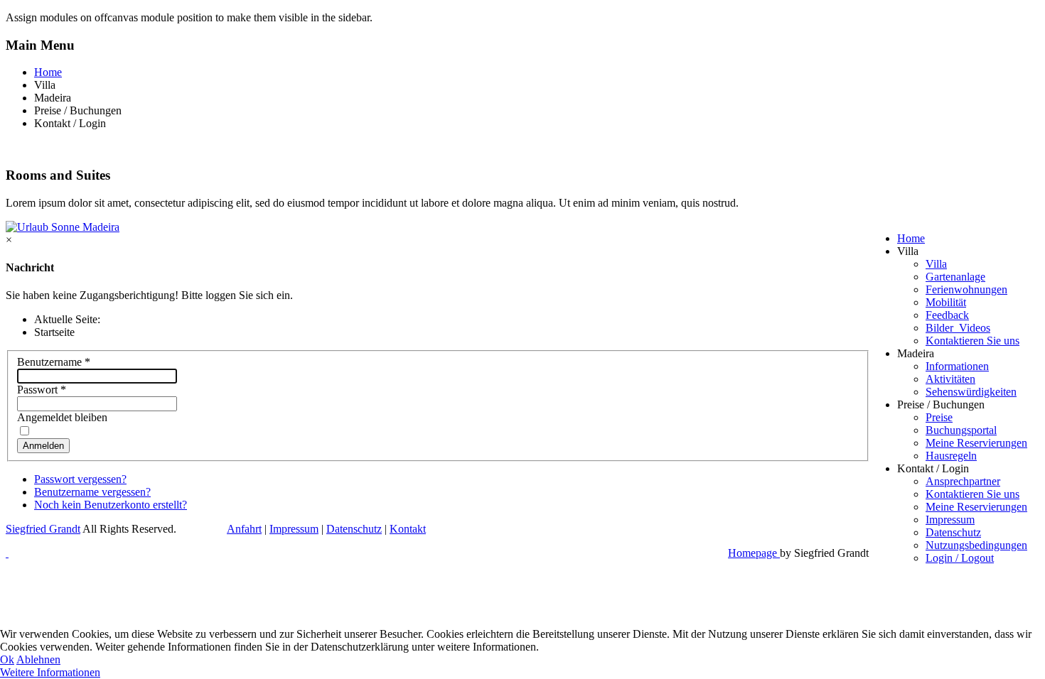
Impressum (950, 520)
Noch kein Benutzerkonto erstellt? (110, 505)
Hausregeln (951, 456)
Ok (7, 659)
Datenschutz (953, 532)
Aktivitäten (950, 379)
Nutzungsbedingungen (976, 545)
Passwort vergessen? (80, 479)
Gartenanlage (955, 277)
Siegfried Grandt (43, 529)
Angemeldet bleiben (62, 417)
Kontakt (408, 529)
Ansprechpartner (963, 481)
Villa (936, 264)
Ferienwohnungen (966, 289)
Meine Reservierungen (976, 443)
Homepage (754, 553)
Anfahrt (244, 529)
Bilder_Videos (958, 328)
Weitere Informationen (50, 672)
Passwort (41, 390)
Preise (939, 417)
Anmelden (43, 445)
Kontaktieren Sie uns (972, 341)
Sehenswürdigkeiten (971, 392)
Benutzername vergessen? (92, 492)
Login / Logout (960, 558)
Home (48, 72)
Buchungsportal (961, 430)
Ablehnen (38, 659)
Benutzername (53, 362)
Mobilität (946, 302)
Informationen (957, 366)
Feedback (947, 315)
